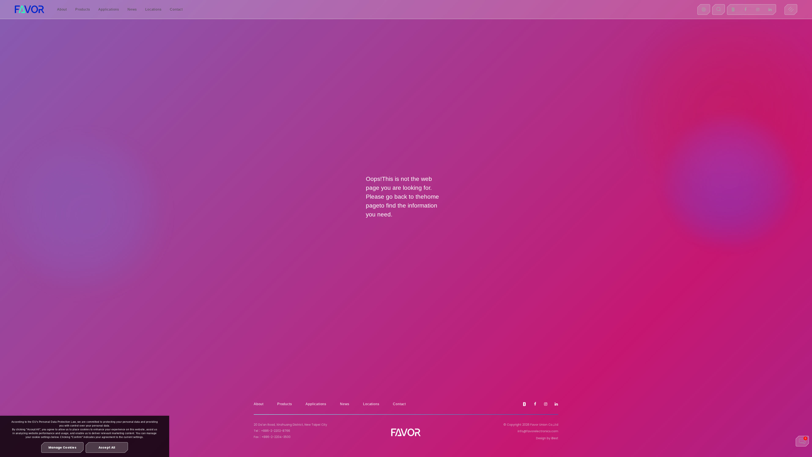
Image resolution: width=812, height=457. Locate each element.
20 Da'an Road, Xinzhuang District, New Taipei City (290, 425)
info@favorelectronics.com (538, 431)
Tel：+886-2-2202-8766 (272, 431)
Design (541, 438)
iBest (554, 438)
